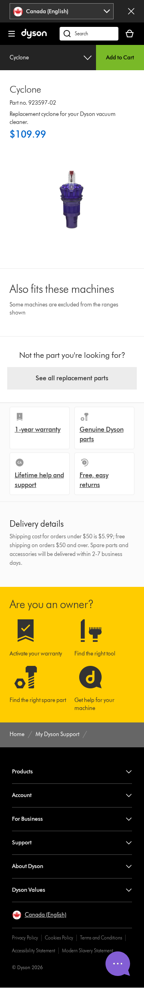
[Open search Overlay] (89, 34)
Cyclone (19, 57)
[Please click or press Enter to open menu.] (11, 33)
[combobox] (62, 11)
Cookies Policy (59, 938)
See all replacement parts (72, 378)
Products (22, 771)
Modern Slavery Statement (87, 950)
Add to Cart (120, 57)
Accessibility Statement (33, 950)
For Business (27, 819)
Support (22, 842)
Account (22, 795)
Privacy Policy (25, 938)
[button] (39, 915)
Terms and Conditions (101, 938)
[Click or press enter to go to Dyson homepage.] (34, 36)
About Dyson (27, 866)
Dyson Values (28, 890)
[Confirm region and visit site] (131, 11)
